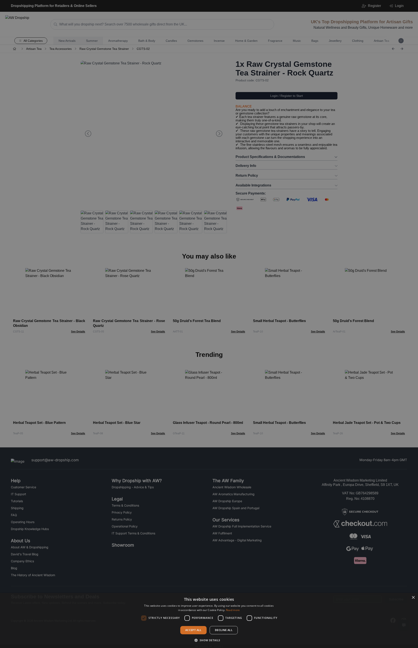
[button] (209, 640)
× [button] (413, 597)
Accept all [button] (193, 630)
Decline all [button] (224, 630)
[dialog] (209, 620)
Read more (233, 610)
